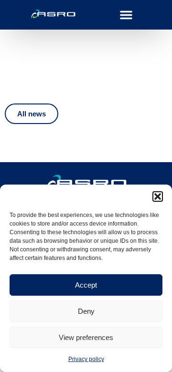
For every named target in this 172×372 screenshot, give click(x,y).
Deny (86, 311)
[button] (157, 196)
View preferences (86, 337)
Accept (86, 285)
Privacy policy (86, 359)
